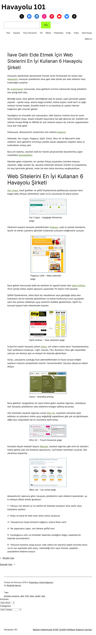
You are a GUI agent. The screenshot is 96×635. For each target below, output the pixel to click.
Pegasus (54, 227)
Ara (46, 25)
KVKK (55, 629)
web (43, 596)
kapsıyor (61, 132)
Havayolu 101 (10, 629)
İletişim (36, 629)
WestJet (44, 446)
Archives (4, 599)
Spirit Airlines (78, 285)
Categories (5, 606)
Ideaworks (12, 79)
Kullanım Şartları (84, 629)
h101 (27, 596)
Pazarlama (33, 582)
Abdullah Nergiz (14, 585)
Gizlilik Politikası (67, 629)
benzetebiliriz (25, 155)
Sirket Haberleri (46, 582)
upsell (37, 596)
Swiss (44, 346)
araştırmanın (17, 89)
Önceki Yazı (8, 558)
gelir (22, 596)
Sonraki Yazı (6, 564)
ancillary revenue (11, 596)
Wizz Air (51, 413)
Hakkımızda (46, 629)
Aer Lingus (12, 190)
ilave (32, 596)
